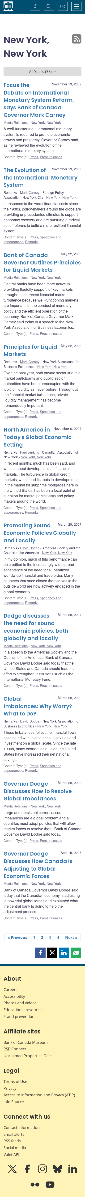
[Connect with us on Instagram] (43, 1172)
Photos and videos (20, 1003)
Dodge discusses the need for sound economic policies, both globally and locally (36, 627)
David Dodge (29, 548)
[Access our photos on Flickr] (35, 1187)
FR (62, 6)
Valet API (11, 1154)
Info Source (14, 1101)
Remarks (31, 241)
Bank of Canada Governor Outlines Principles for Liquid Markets (42, 263)
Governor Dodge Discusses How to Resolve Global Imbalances (38, 791)
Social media (15, 1147)
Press (34, 156)
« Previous (17, 937)
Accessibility (14, 996)
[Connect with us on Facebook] (27, 1172)
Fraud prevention (19, 1016)
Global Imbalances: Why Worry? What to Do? (38, 706)
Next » (71, 937)
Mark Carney (29, 192)
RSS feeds (12, 1140)
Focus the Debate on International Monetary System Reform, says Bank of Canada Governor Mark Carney (39, 100)
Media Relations (16, 122)
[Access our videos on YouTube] (50, 1187)
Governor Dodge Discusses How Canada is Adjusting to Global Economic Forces (38, 865)
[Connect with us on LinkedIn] (73, 1172)
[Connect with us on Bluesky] (58, 1172)
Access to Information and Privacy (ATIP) (39, 1095)
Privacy (10, 1088)
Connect (15, 1049)
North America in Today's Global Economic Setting (38, 437)
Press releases (51, 156)
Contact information (22, 1127)
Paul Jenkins (29, 452)
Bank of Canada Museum (26, 1042)
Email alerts (14, 1134)
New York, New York (46, 122)
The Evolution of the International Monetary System (40, 178)
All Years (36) (40, 71)
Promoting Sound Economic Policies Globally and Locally (40, 533)
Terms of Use (15, 1081)
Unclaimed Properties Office (29, 1055)
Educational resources (23, 1009)
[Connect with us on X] (12, 1172)
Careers (10, 989)
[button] (40, 953)
